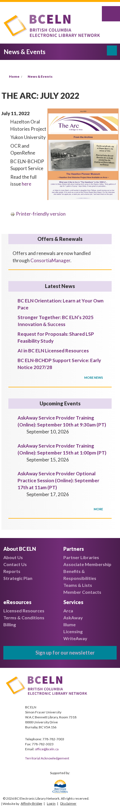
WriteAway (75, 638)
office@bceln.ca (47, 749)
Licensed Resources (23, 610)
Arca (68, 610)
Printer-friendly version (41, 214)
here (26, 184)
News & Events (40, 76)
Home (14, 76)
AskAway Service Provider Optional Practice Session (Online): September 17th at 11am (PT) (58, 480)
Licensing (73, 631)
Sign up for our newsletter (65, 653)
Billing (9, 624)
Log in (51, 803)
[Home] (53, 27)
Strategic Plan (17, 578)
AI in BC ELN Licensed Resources (53, 351)
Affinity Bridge (31, 803)
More (99, 509)
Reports (11, 571)
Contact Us (15, 564)
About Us (13, 557)
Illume (69, 624)
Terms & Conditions (23, 617)
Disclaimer (68, 803)
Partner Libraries (81, 557)
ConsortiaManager (50, 260)
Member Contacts (82, 592)
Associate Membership (87, 564)
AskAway (73, 617)
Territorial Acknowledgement (47, 758)
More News (94, 377)
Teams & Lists (77, 585)
